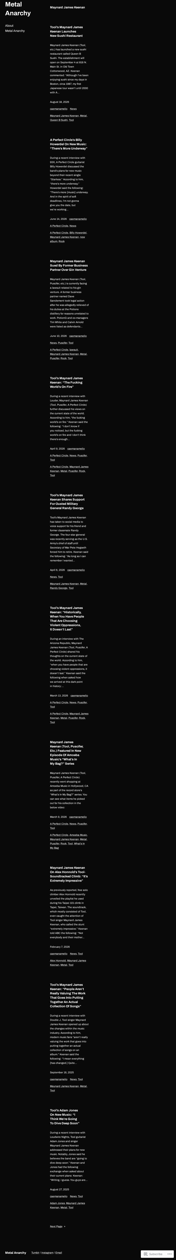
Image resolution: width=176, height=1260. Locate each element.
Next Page (57, 1226)
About (9, 25)
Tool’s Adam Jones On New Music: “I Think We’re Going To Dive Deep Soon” (64, 1117)
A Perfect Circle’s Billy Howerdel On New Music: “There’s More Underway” (68, 144)
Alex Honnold (58, 960)
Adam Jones (57, 1203)
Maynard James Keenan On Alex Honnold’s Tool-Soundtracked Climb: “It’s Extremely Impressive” (69, 874)
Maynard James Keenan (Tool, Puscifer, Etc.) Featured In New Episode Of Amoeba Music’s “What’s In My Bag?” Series (66, 752)
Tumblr (35, 1252)
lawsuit (74, 349)
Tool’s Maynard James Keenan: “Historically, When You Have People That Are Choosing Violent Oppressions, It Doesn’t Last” (67, 618)
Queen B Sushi (59, 120)
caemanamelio (58, 108)
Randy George (58, 588)
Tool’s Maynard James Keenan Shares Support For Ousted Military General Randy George (67, 501)
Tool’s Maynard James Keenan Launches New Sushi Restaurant (66, 31)
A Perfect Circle (59, 225)
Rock (62, 241)
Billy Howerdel (78, 232)
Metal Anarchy (15, 30)
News (73, 108)
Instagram (47, 1252)
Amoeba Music (78, 834)
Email (58, 1252)
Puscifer (62, 342)
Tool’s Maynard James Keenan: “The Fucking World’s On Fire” (66, 382)
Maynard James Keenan (64, 115)
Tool (71, 120)
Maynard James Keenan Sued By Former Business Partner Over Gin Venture (69, 265)
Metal (83, 115)
